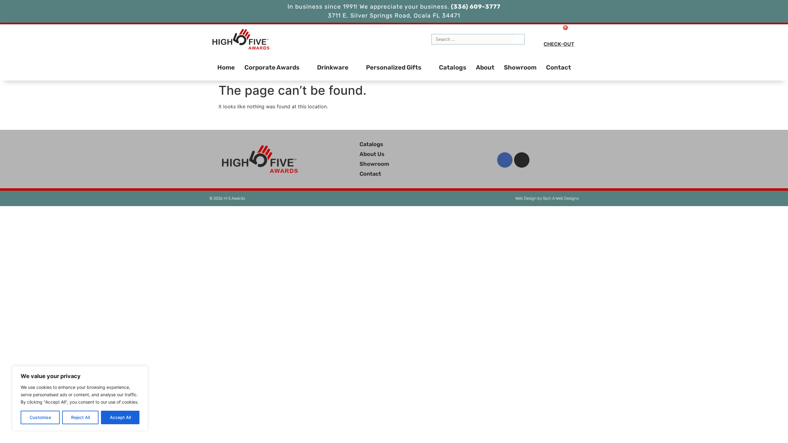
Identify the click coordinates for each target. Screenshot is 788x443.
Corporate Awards (272, 67)
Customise (40, 417)
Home (226, 67)
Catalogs (452, 67)
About (485, 67)
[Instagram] (521, 160)
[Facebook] (505, 160)
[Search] (518, 39)
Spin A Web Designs (561, 198)
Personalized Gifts (393, 67)
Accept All (120, 417)
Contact (558, 67)
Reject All (80, 417)
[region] (80, 398)
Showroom (520, 67)
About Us (372, 154)
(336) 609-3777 (475, 6)
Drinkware (332, 67)
